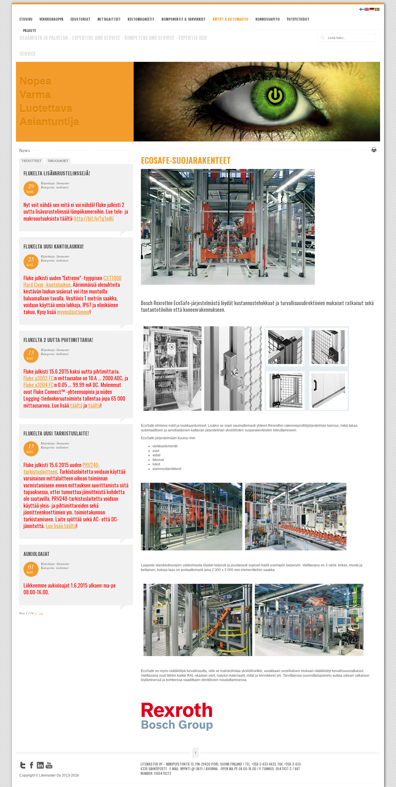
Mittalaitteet (109, 19)
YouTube (49, 765)
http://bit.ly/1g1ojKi (94, 218)
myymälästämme (73, 312)
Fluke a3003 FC (38, 378)
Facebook (31, 765)
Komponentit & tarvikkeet (183, 19)
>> (41, 613)
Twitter (22, 765)
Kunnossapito (267, 19)
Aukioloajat (36, 553)
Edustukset (80, 19)
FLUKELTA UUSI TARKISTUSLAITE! (56, 433)
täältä (76, 405)
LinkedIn (40, 765)
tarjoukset (58, 161)
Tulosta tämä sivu (373, 149)
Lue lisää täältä (61, 526)
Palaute (29, 30)
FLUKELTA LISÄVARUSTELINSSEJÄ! (56, 173)
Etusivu (25, 19)
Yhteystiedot (298, 19)
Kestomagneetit (141, 19)
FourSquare (57, 765)
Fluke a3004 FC (38, 384)
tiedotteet (31, 161)
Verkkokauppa (51, 19)
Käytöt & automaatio (230, 19)
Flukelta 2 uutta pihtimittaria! (58, 339)
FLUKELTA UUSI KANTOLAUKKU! (53, 246)
